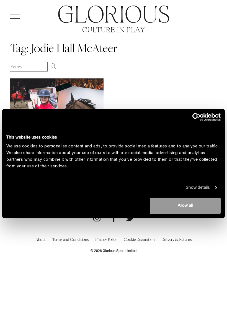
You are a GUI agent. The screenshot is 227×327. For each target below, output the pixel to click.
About (40, 239)
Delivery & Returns (176, 239)
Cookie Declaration (139, 239)
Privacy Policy (106, 239)
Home (113, 14)
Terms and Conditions (70, 239)
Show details (198, 188)
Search (58, 66)
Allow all (185, 205)
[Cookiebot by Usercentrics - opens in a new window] (196, 117)
